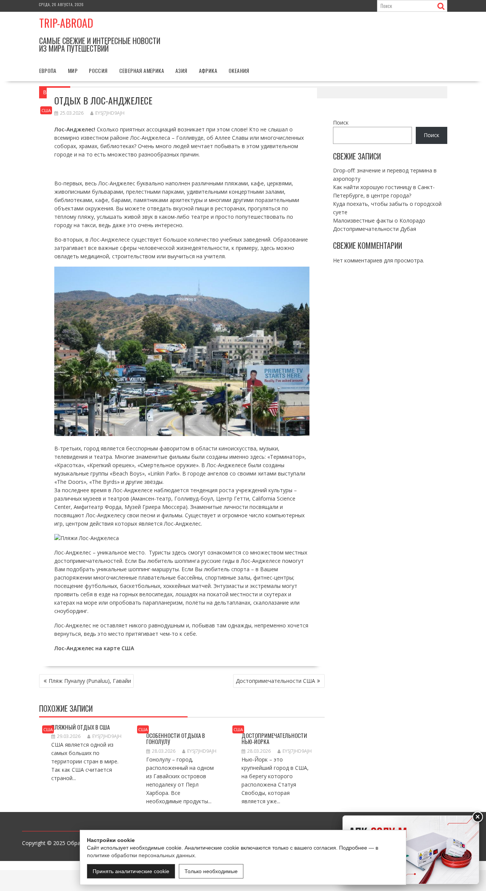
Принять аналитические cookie (131, 871)
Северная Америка (141, 70)
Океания (239, 70)
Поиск (341, 122)
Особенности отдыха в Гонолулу (175, 738)
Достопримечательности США (275, 680)
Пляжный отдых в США (80, 727)
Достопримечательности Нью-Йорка (274, 738)
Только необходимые (211, 871)
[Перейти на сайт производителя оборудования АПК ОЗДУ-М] (411, 850)
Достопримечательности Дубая (374, 228)
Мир (72, 70)
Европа (48, 70)
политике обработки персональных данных (141, 855)
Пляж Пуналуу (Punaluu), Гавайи (90, 680)
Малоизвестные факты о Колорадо (379, 220)
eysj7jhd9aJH (110, 113)
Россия (98, 70)
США (46, 110)
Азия (181, 70)
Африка (208, 70)
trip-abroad (66, 23)
